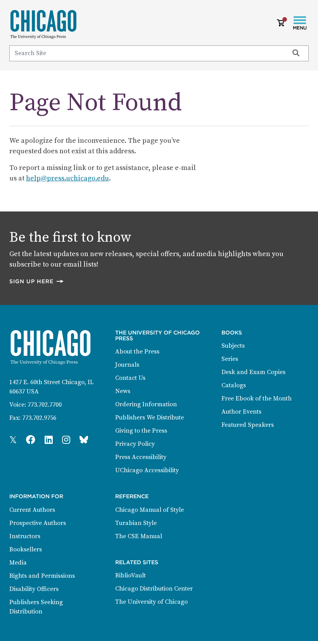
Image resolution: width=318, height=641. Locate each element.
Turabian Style (136, 523)
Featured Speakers (247, 425)
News (122, 391)
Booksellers (25, 549)
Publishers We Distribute (149, 417)
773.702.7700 (45, 405)
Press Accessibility (140, 457)
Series (229, 359)
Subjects (233, 346)
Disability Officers (34, 589)
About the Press (137, 351)
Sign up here (36, 281)
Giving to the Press (141, 431)
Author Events (241, 412)
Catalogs (233, 385)
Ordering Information (146, 404)
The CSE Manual (138, 536)
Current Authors (32, 510)
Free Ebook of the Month (256, 398)
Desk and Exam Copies (253, 372)
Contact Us (130, 378)
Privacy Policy (135, 444)
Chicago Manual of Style (149, 510)
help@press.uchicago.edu (67, 178)
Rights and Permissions (42, 576)
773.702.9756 (39, 418)
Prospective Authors (37, 523)
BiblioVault (130, 575)
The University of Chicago (151, 602)
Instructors (24, 536)
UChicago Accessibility (147, 470)
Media (18, 563)
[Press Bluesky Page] (84, 440)
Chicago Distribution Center (154, 588)
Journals (127, 365)
